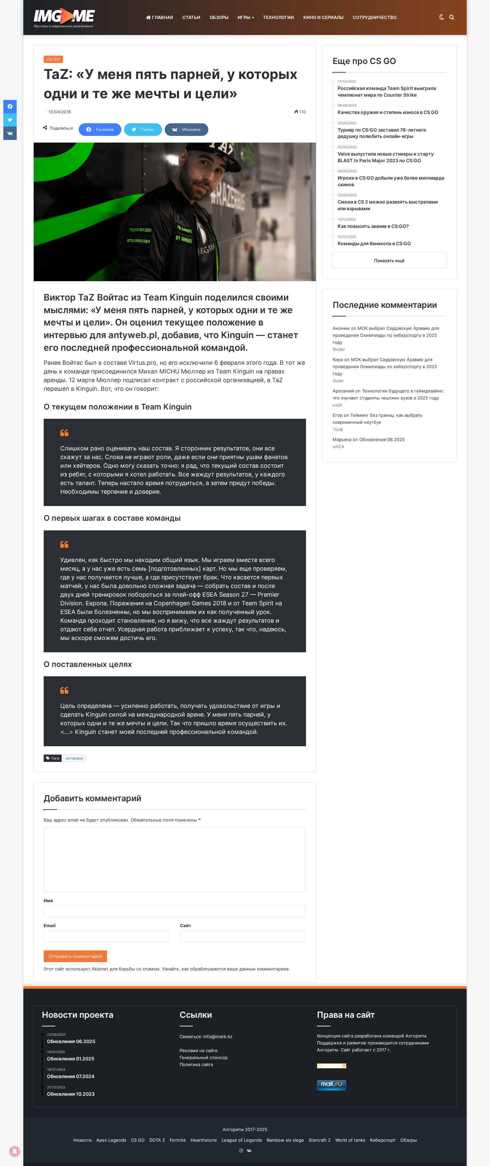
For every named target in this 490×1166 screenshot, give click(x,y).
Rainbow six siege (285, 1140)
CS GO (53, 59)
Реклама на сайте (199, 1050)
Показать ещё (389, 260)
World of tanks (350, 1140)
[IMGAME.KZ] (65, 17)
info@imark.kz (217, 1036)
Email (50, 925)
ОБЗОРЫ (219, 17)
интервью (74, 758)
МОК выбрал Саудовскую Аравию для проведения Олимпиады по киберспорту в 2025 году (386, 335)
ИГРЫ (244, 17)
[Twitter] (10, 120)
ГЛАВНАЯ (162, 17)
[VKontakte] (10, 133)
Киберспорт (383, 1140)
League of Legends (242, 1140)
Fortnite (178, 1140)
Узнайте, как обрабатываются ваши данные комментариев (225, 968)
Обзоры (408, 1140)
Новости (82, 1140)
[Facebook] (10, 106)
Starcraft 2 (320, 1140)
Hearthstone (204, 1140)
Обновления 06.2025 (382, 439)
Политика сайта (196, 1064)
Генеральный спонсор (204, 1057)
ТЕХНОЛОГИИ (278, 17)
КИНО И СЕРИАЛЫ (323, 17)
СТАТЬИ (191, 17)
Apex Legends (111, 1140)
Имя (48, 900)
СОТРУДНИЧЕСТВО (375, 17)
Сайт (185, 925)
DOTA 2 (157, 1140)
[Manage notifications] (14, 1151)
